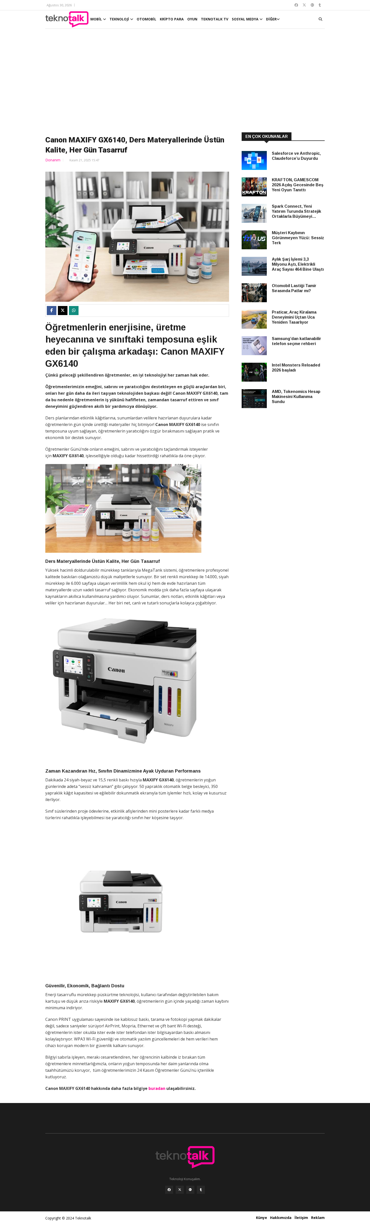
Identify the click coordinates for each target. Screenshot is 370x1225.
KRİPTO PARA (172, 19)
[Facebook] (169, 1190)
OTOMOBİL (146, 19)
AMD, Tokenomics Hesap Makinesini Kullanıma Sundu (296, 396)
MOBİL (96, 19)
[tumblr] (201, 1190)
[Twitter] (180, 1190)
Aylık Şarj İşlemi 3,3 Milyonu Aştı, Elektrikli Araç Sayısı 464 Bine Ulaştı (298, 264)
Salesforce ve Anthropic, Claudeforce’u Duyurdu (296, 156)
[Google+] (190, 1190)
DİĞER (271, 19)
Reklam (318, 1217)
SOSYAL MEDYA (246, 19)
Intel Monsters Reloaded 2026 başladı (296, 367)
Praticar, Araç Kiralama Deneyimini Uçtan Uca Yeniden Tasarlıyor (294, 317)
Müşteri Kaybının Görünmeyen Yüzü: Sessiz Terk (298, 238)
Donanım (52, 160)
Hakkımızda (280, 1217)
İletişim (301, 1217)
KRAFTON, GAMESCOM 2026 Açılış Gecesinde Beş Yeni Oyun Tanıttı (297, 185)
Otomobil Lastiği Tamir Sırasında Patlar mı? (294, 288)
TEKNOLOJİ (119, 19)
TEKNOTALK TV (214, 19)
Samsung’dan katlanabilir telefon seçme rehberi (296, 341)
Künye (261, 1217)
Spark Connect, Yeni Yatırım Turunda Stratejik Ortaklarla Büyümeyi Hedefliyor (296, 211)
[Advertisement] (185, 81)
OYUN (192, 19)
